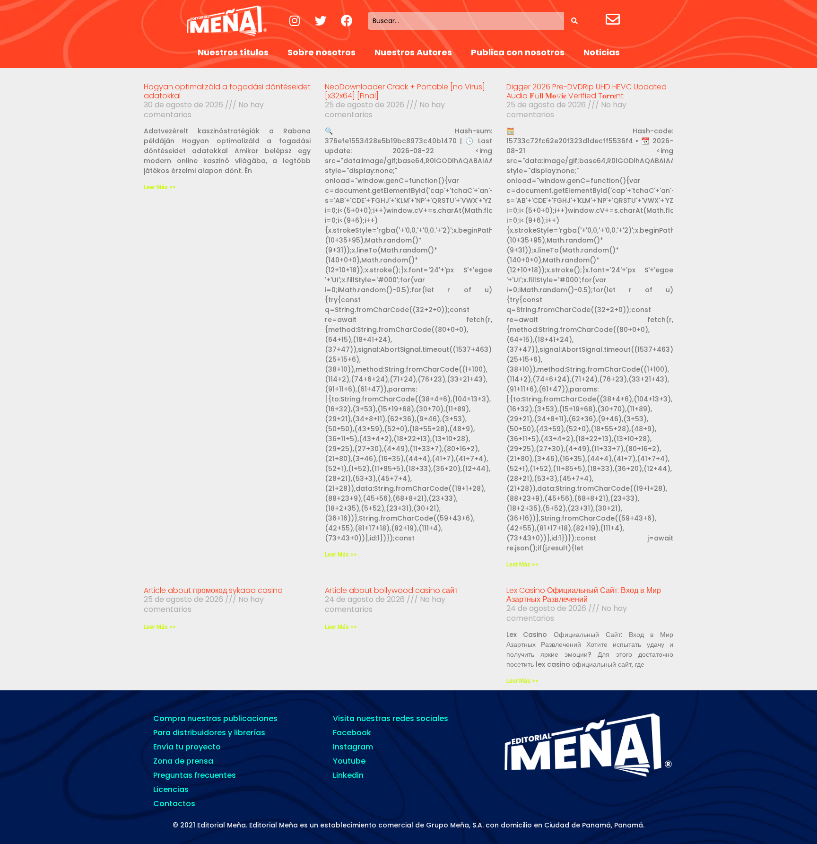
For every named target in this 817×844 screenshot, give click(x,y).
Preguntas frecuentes (194, 775)
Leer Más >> (160, 187)
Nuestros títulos (233, 52)
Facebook (352, 732)
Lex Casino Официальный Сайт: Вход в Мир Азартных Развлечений (583, 595)
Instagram (353, 746)
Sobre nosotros (321, 52)
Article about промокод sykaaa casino (213, 590)
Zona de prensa (183, 761)
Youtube (349, 761)
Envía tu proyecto (187, 746)
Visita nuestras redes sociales (390, 718)
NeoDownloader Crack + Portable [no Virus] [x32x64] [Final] (405, 91)
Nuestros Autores (413, 52)
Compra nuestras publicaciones (215, 718)
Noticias (601, 52)
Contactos (174, 803)
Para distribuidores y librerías (209, 732)
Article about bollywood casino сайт (391, 590)
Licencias (171, 789)
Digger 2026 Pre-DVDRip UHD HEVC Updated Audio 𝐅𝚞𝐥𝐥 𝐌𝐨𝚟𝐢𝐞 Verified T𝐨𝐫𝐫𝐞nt (586, 91)
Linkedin (348, 775)
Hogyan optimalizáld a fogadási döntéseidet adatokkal (227, 91)
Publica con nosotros (518, 52)
